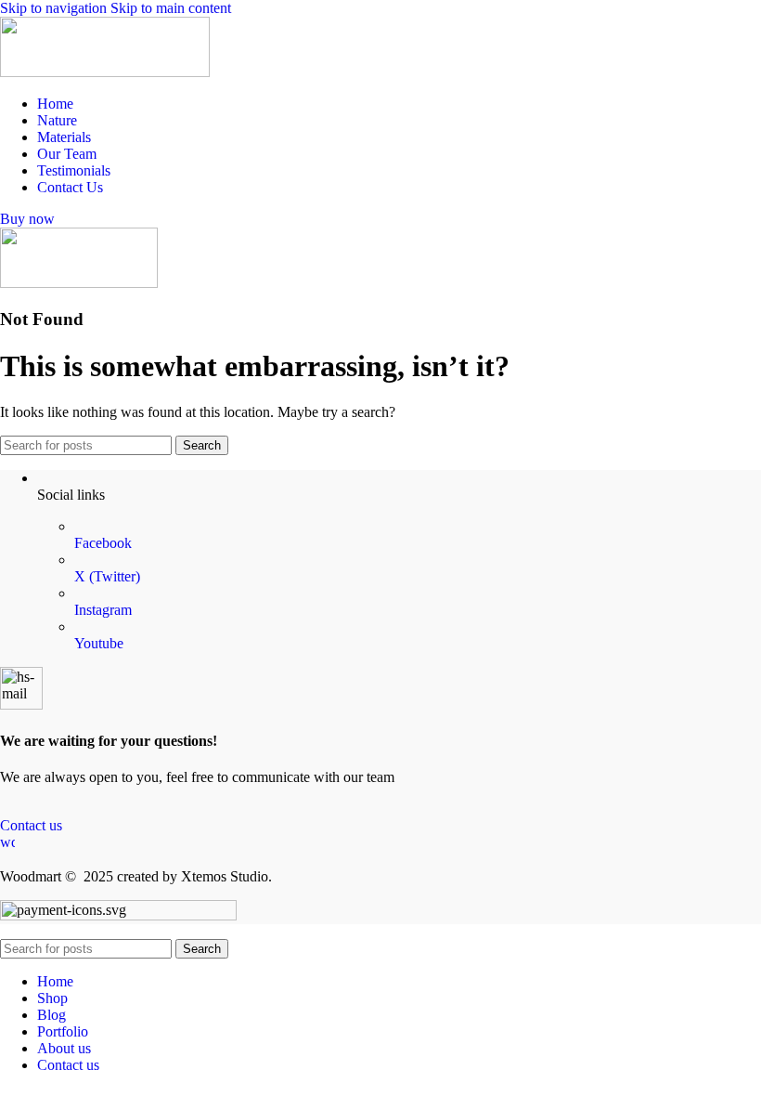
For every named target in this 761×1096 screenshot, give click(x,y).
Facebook (103, 543)
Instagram (103, 610)
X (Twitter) (107, 576)
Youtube (98, 643)
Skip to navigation (55, 8)
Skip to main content (170, 8)
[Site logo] (105, 72)
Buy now (27, 219)
